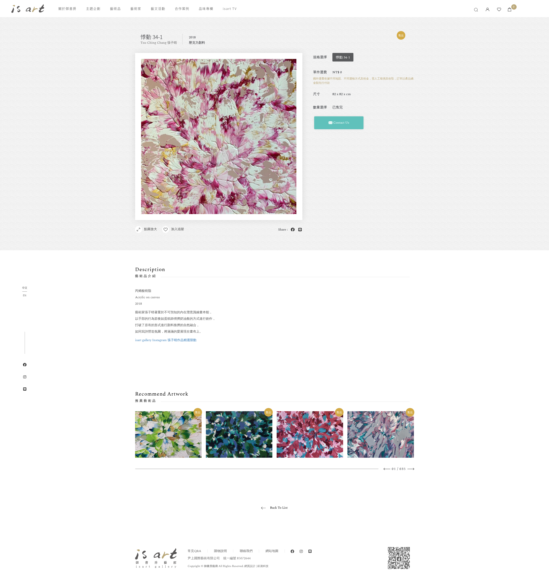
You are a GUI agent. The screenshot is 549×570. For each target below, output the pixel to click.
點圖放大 (150, 229)
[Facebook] (292, 551)
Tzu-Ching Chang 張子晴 (158, 42)
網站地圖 (271, 551)
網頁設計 (249, 566)
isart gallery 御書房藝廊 (27, 8)
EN (24, 295)
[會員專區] (487, 10)
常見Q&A (194, 551)
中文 (24, 288)
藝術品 (115, 8)
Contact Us (340, 122)
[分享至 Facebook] (292, 230)
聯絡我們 (246, 551)
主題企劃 (93, 8)
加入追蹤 (177, 229)
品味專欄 (206, 8)
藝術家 (135, 8)
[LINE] (310, 551)
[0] (509, 10)
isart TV (230, 8)
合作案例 (182, 8)
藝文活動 (158, 8)
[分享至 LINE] (299, 230)
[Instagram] (301, 551)
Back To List (279, 507)
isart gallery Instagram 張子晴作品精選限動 (165, 340)
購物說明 (220, 551)
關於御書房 (67, 8)
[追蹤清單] (499, 10)
